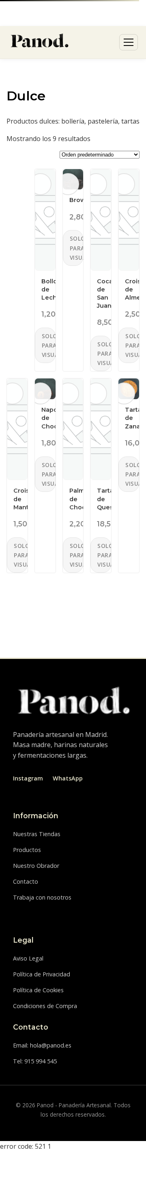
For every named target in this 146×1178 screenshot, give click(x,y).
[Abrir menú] (128, 42)
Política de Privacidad (41, 974)
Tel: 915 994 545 (35, 1061)
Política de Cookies (38, 990)
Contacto (25, 881)
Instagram (28, 778)
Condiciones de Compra (45, 1006)
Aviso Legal (28, 958)
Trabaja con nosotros (42, 897)
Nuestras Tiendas (36, 834)
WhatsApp (68, 778)
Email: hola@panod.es (42, 1045)
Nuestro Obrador (36, 865)
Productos (27, 850)
